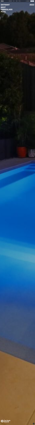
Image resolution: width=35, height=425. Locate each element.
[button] (14, 1)
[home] (2, 1)
